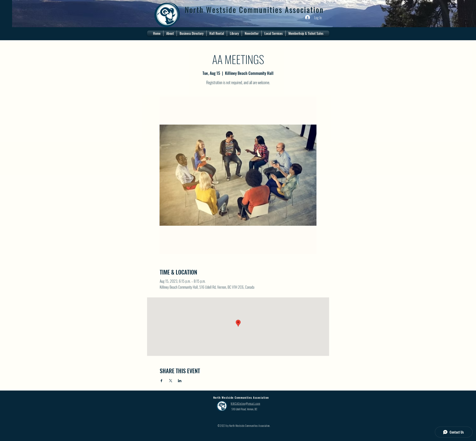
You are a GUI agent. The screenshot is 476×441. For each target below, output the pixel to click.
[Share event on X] (170, 380)
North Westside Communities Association (254, 9)
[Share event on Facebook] (161, 380)
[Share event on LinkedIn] (179, 380)
